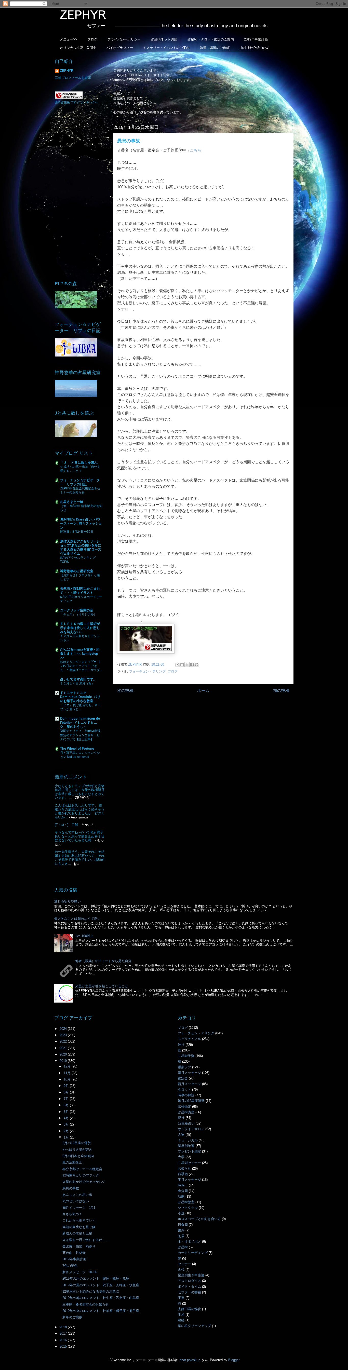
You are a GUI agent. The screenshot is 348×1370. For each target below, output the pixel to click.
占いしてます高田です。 (78, 679)
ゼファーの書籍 (189, 1292)
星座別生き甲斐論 (191, 1275)
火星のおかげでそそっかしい (83, 1182)
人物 (181, 1134)
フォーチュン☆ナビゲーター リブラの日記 (80, 482)
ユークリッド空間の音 (76, 610)
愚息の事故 (70, 1188)
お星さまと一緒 (71, 502)
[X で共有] (187, 664)
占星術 (183, 1247)
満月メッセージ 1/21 (78, 1208)
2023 (64, 1035)
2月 (67, 1131)
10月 (68, 1079)
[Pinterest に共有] (196, 664)
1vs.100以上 (84, 936)
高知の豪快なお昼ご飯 (79, 1227)
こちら (195, 150)
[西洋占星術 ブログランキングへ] (69, 98)
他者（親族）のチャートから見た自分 (103, 961)
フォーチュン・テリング (147, 671)
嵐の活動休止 (72, 1162)
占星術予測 (186, 1056)
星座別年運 (186, 1146)
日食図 (183, 1225)
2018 (64, 1327)
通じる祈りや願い (67, 901)
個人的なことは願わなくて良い (77, 919)
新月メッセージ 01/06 (79, 1272)
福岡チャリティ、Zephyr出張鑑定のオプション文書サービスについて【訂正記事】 (80, 735)
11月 (68, 1073)
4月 (67, 1118)
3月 (67, 1124)
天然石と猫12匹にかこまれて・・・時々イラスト (80, 591)
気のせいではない (75, 1201)
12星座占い (186, 1123)
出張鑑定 (184, 1106)
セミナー (184, 1264)
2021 (64, 1048)
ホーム (203, 690)
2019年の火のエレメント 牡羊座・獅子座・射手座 (100, 1311)
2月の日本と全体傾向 (78, 1156)
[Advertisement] (80, 192)
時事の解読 (186, 1095)
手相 (181, 1315)
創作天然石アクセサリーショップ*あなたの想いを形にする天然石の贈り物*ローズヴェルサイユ (80, 547)
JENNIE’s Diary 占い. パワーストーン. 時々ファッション (81, 523)
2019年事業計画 (256, 39)
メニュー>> (68, 39)
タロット (184, 1089)
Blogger (233, 1360)
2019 (64, 1061)
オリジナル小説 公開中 (78, 48)
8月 (67, 1092)
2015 (64, 1346)
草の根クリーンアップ (194, 1326)
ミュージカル (188, 1140)
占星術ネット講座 (164, 39)
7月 (67, 1099)
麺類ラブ (184, 1067)
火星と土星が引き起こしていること (101, 986)
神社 (181, 1045)
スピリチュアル (189, 1039)
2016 (64, 1340)
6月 (67, 1105)
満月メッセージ (189, 1073)
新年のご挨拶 (72, 1317)
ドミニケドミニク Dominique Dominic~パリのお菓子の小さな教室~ (80, 697)
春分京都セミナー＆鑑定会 (82, 1169)
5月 (67, 1112)
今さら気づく (72, 1214)
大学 (181, 1157)
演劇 (181, 1196)
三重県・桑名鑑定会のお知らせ (85, 1304)
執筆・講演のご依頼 (215, 48)
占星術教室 (186, 1202)
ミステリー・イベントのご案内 (166, 48)
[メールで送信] (177, 664)
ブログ (92, 39)
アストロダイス (189, 1281)
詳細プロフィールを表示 (73, 78)
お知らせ (184, 1168)
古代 (181, 1269)
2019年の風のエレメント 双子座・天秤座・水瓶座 (100, 1285)
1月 (67, 1137)
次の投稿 (125, 690)
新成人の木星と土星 (77, 1233)
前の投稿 (281, 690)
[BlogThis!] (182, 664)
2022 (64, 1041)
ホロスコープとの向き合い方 (199, 1219)
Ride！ (183, 1185)
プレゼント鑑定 (189, 1151)
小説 (181, 1213)
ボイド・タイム (189, 1287)
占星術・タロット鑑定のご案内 (211, 39)
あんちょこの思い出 (77, 1195)
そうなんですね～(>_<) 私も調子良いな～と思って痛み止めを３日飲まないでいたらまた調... (79, 836)
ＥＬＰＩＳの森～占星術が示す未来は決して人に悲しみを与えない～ (80, 628)
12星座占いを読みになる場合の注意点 (90, 1291)
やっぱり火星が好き (77, 1150)
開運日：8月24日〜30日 (76, 531)
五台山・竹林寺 (75, 1253)
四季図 (183, 1174)
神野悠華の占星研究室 (76, 571)
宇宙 (181, 1298)
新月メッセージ (189, 1084)
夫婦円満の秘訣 (189, 1309)
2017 (64, 1333)
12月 (68, 1066)
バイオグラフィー (119, 48)
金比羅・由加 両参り (79, 1246)
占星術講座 (186, 1112)
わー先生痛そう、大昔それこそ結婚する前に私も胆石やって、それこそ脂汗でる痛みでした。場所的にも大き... (79, 858)
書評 (181, 1230)
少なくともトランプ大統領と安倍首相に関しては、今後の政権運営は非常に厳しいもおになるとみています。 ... (79, 792)
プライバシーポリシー (124, 39)
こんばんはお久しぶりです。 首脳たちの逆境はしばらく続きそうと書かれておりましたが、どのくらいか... (79, 811)
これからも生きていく (79, 1220)
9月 (67, 1086)
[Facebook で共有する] (191, 664)
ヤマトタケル (188, 1208)
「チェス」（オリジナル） (78, 614)
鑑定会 (183, 1078)
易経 (181, 1320)
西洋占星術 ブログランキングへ (76, 102)
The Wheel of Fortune (77, 748)
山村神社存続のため (255, 48)
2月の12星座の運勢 (76, 1143)
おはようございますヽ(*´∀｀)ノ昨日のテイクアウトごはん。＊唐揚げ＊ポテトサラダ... (81, 666)
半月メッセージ (189, 1180)
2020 (64, 1054)
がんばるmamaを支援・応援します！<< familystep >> (80, 654)
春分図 (183, 1191)
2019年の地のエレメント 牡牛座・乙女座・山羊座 (100, 1298)
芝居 (181, 1236)
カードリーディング (193, 1253)
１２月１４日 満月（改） (77, 683)
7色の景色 (69, 1266)
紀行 (181, 1118)
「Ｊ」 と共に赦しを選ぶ (79, 462)
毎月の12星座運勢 (191, 1101)
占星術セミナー (189, 1163)
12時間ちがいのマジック (80, 1175)
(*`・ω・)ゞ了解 (66, 825)
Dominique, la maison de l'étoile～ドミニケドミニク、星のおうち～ (80, 723)
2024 (64, 1029)
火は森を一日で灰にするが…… (85, 1240)
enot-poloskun (190, 1360)
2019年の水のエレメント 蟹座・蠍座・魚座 (95, 1278)
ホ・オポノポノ (189, 1241)
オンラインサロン (191, 1129)
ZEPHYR (66, 71)
